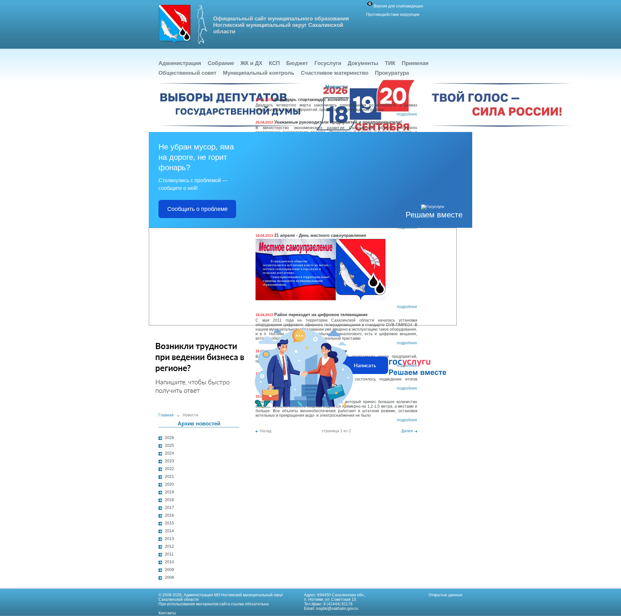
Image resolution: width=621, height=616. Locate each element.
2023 (169, 461)
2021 (169, 476)
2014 (169, 531)
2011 (169, 554)
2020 (169, 484)
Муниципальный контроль (258, 73)
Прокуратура (392, 73)
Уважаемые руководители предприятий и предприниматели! (329, 122)
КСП (274, 63)
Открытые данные (446, 595)
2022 (169, 469)
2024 (169, 453)
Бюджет (297, 63)
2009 (169, 569)
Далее (407, 431)
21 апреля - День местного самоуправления (311, 235)
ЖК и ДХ (251, 63)
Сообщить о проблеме (197, 209)
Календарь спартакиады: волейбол (302, 99)
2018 (169, 500)
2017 (169, 507)
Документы (363, 63)
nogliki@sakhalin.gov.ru (337, 608)
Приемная (415, 63)
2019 (169, 492)
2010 (169, 562)
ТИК (390, 63)
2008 (169, 577)
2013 (169, 538)
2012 (169, 546)
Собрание (221, 63)
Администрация (179, 63)
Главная (166, 415)
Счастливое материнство (334, 73)
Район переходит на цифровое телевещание (311, 314)
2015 (169, 523)
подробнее (407, 114)
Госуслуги (327, 63)
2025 (169, 445)
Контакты (167, 613)
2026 (169, 437)
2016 (169, 515)
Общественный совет (187, 73)
